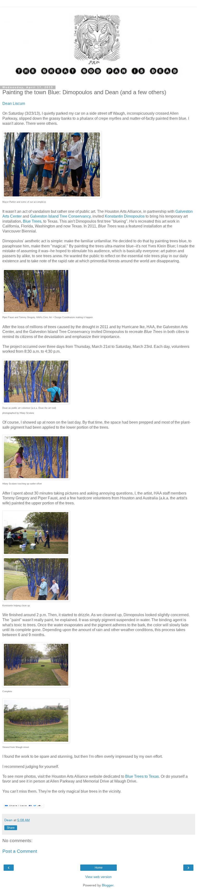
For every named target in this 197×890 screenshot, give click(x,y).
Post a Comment (19, 851)
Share (11, 827)
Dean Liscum (13, 103)
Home (99, 867)
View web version (98, 877)
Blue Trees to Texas (142, 776)
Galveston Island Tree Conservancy (60, 216)
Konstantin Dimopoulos (125, 216)
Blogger (107, 885)
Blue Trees (32, 221)
